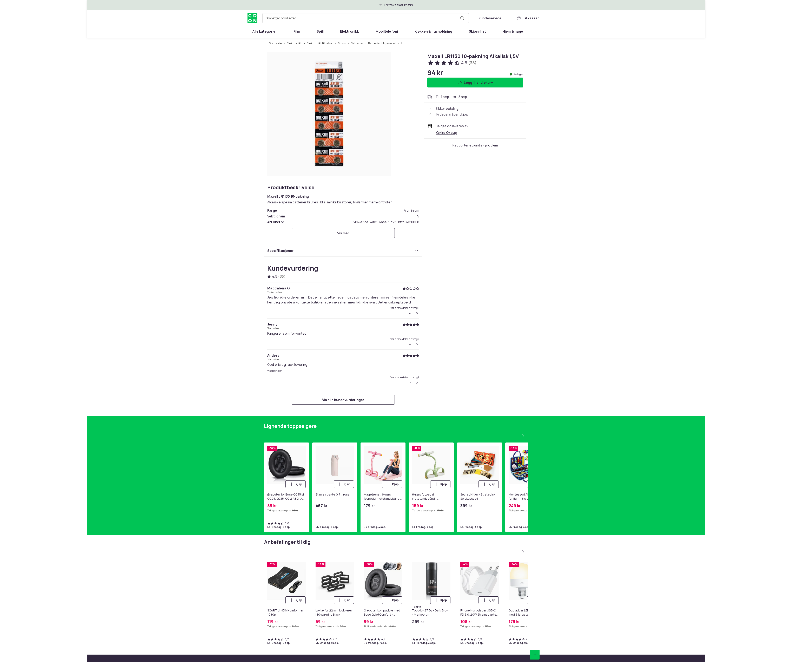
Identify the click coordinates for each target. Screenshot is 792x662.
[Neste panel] (523, 436)
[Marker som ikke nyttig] (417, 313)
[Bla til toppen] (535, 655)
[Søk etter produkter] (462, 18)
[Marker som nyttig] (410, 313)
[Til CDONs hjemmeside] (252, 18)
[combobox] (365, 18)
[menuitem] (265, 31)
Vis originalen (275, 371)
